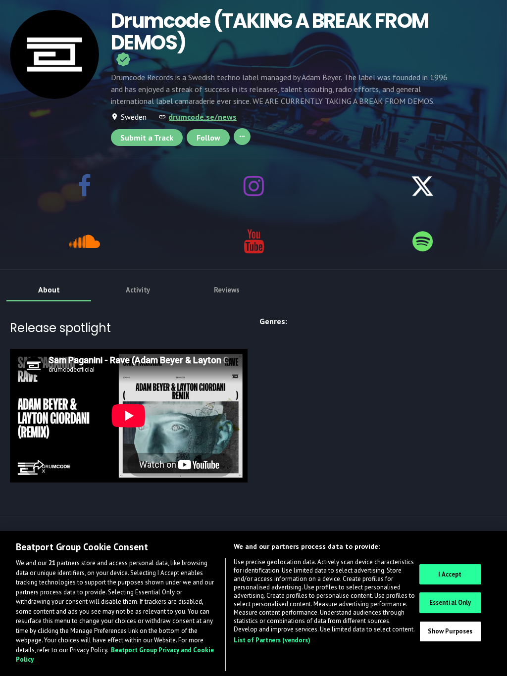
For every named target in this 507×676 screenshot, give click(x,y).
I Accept (449, 574)
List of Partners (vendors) (272, 640)
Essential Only (450, 602)
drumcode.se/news (202, 117)
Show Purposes (450, 631)
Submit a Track (146, 138)
